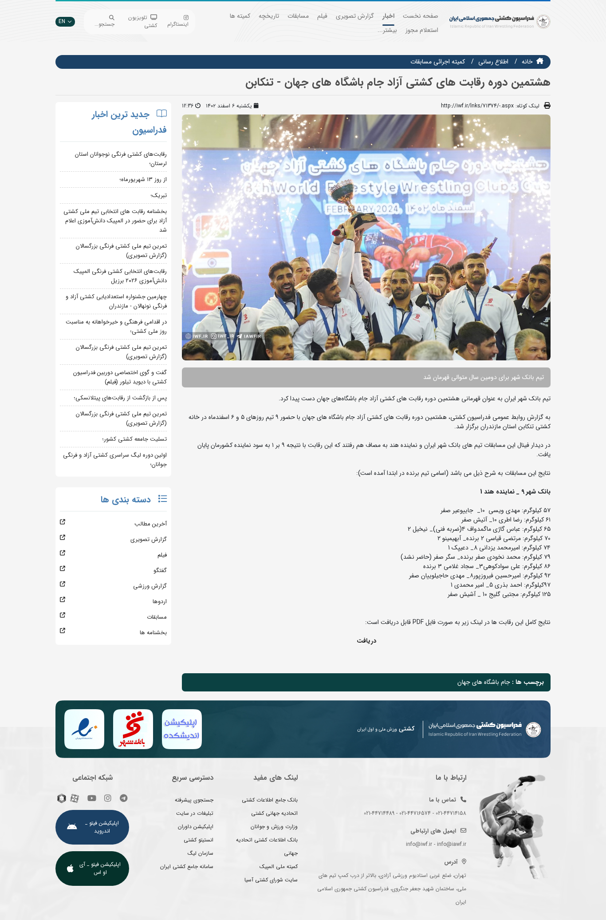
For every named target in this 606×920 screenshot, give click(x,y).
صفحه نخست (420, 16)
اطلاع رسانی (493, 62)
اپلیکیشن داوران (195, 826)
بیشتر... (387, 30)
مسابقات (298, 16)
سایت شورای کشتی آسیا (271, 880)
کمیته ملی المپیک (279, 866)
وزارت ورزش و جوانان (274, 826)
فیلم (322, 16)
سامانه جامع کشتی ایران (186, 866)
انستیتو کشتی (198, 840)
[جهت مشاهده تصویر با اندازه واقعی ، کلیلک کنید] (366, 237)
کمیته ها (240, 16)
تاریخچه (269, 16)
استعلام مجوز (421, 30)
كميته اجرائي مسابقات (437, 62)
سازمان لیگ (200, 853)
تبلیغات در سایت (194, 813)
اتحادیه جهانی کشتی (274, 813)
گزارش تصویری (355, 16)
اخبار (388, 16)
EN (62, 21)
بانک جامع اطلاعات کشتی (270, 800)
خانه (527, 62)
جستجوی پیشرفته (194, 800)
